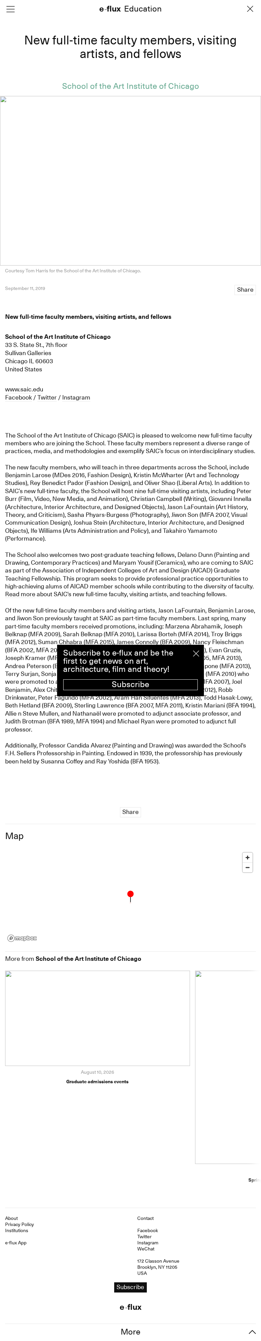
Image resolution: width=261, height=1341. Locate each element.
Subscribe (130, 684)
